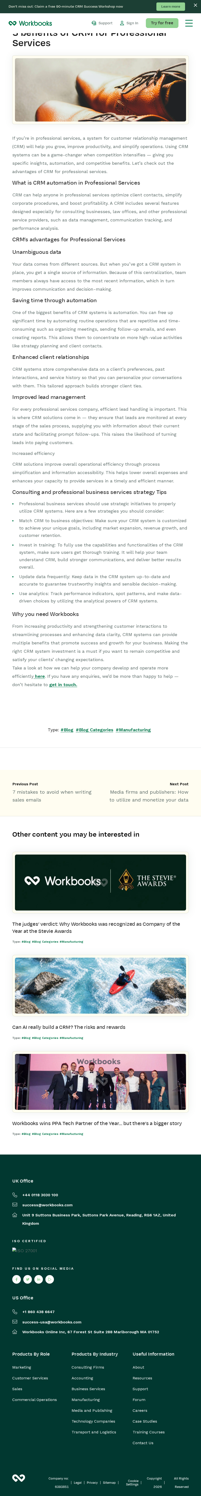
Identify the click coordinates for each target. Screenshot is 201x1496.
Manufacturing (86, 1400)
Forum (139, 1400)
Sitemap (109, 1482)
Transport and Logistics (94, 1432)
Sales (17, 1389)
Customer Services (30, 1378)
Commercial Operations (34, 1400)
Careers (140, 1411)
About (138, 1367)
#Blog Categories (94, 729)
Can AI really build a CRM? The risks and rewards (68, 1027)
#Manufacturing (133, 729)
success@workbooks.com (47, 1205)
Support (140, 1389)
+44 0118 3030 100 (40, 1195)
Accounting (82, 1378)
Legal (78, 1482)
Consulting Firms (88, 1367)
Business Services (88, 1389)
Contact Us (143, 1443)
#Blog (67, 729)
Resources (142, 1378)
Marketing (21, 1367)
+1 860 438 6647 (38, 1311)
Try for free (162, 23)
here (39, 676)
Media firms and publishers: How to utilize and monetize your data (148, 796)
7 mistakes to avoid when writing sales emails (52, 796)
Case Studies (145, 1421)
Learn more (170, 6)
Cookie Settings (132, 1482)
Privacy (92, 1482)
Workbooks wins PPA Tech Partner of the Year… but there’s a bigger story (97, 1123)
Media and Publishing (92, 1411)
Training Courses (149, 1432)
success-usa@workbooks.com (51, 1322)
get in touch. (63, 684)
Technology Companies (93, 1421)
